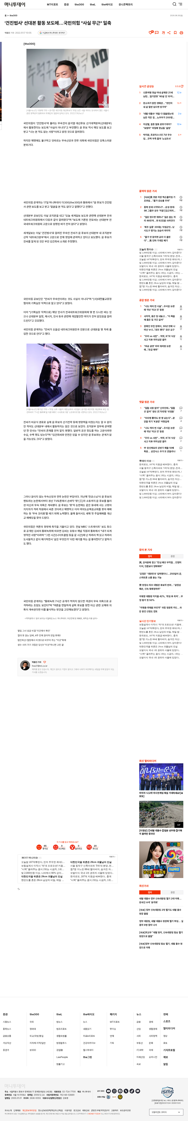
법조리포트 (61, 1029)
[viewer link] (104, 103)
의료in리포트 (89, 1036)
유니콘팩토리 (126, 4)
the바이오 (107, 4)
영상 (165, 1036)
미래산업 (141, 1057)
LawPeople (62, 1057)
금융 (139, 1022)
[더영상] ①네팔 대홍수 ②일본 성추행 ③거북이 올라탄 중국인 (160, 832)
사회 (139, 1036)
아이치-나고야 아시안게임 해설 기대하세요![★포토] (161, 795)
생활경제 (153, 1029)
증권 (66, 4)
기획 (112, 1043)
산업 (139, 1029)
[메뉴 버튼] (180, 4)
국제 (151, 1050)
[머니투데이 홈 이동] (15, 1086)
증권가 (6, 1050)
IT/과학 (140, 1050)
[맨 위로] (181, 1108)
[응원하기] (44, 662)
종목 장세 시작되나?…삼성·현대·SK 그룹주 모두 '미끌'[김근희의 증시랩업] (159, 211)
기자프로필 (169, 1050)
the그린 (87, 1057)
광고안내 (76, 1110)
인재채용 (17, 1110)
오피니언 (153, 1057)
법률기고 (60, 1064)
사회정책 (153, 1036)
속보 (139, 1064)
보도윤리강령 (125, 1110)
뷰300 (33, 1050)
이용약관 (68, 1110)
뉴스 (85, 1022)
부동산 (140, 1043)
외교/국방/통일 (36, 1036)
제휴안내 (85, 1110)
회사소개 (8, 1110)
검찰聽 (59, 1050)
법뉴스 (59, 1022)
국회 (32, 1022)
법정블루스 (61, 1043)
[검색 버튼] (174, 4)
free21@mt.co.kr (39, 666)
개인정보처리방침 (29, 1110)
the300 (79, 4)
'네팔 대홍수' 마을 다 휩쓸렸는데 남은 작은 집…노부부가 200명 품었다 (158, 117)
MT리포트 (52, 4)
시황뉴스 (7, 1022)
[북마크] (175, 33)
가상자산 (7, 1043)
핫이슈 (113, 1029)
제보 (165, 1057)
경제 (151, 1022)
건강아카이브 (89, 1043)
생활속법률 (61, 1036)
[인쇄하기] (181, 33)
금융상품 (7, 1036)
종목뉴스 (7, 1029)
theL (93, 4)
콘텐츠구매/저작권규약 (100, 1110)
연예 (165, 1014)
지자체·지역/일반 (38, 1043)
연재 (112, 1036)
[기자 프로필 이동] (25, 665)
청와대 (33, 1029)
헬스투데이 (88, 1050)
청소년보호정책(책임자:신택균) (50, 1110)
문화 (151, 1043)
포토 (165, 1043)
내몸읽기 (87, 1029)
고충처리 (114, 1110)
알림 (165, 1064)
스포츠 (166, 1021)
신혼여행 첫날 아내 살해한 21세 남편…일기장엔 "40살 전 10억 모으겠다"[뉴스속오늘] (158, 96)
